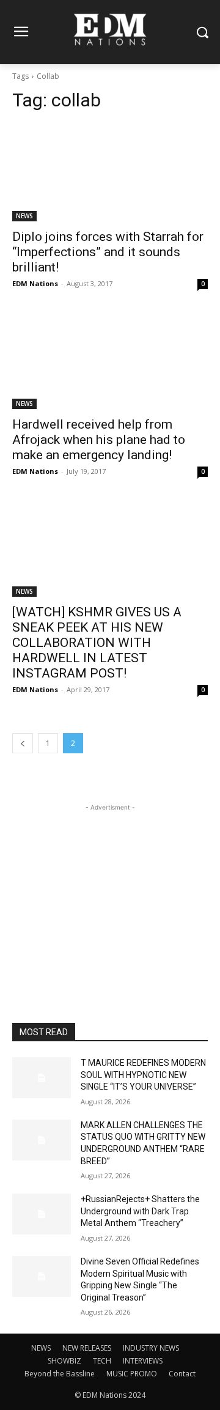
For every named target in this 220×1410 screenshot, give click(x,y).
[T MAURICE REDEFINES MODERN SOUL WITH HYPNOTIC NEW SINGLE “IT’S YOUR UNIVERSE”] (41, 1077)
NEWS (24, 216)
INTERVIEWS (143, 1361)
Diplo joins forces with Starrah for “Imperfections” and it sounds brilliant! (108, 252)
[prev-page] (22, 743)
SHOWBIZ (64, 1361)
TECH (102, 1361)
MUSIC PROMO (131, 1373)
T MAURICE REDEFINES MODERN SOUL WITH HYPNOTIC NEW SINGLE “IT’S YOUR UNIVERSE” (143, 1074)
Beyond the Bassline (59, 1373)
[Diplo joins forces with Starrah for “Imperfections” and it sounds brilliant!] (110, 172)
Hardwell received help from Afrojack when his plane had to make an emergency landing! (98, 439)
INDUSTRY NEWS (151, 1348)
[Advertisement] (110, 890)
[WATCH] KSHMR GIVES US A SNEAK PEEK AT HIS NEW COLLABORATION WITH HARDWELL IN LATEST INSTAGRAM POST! (97, 643)
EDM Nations (35, 283)
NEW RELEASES (86, 1348)
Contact (182, 1373)
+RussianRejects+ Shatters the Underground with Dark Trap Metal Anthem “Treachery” (140, 1211)
